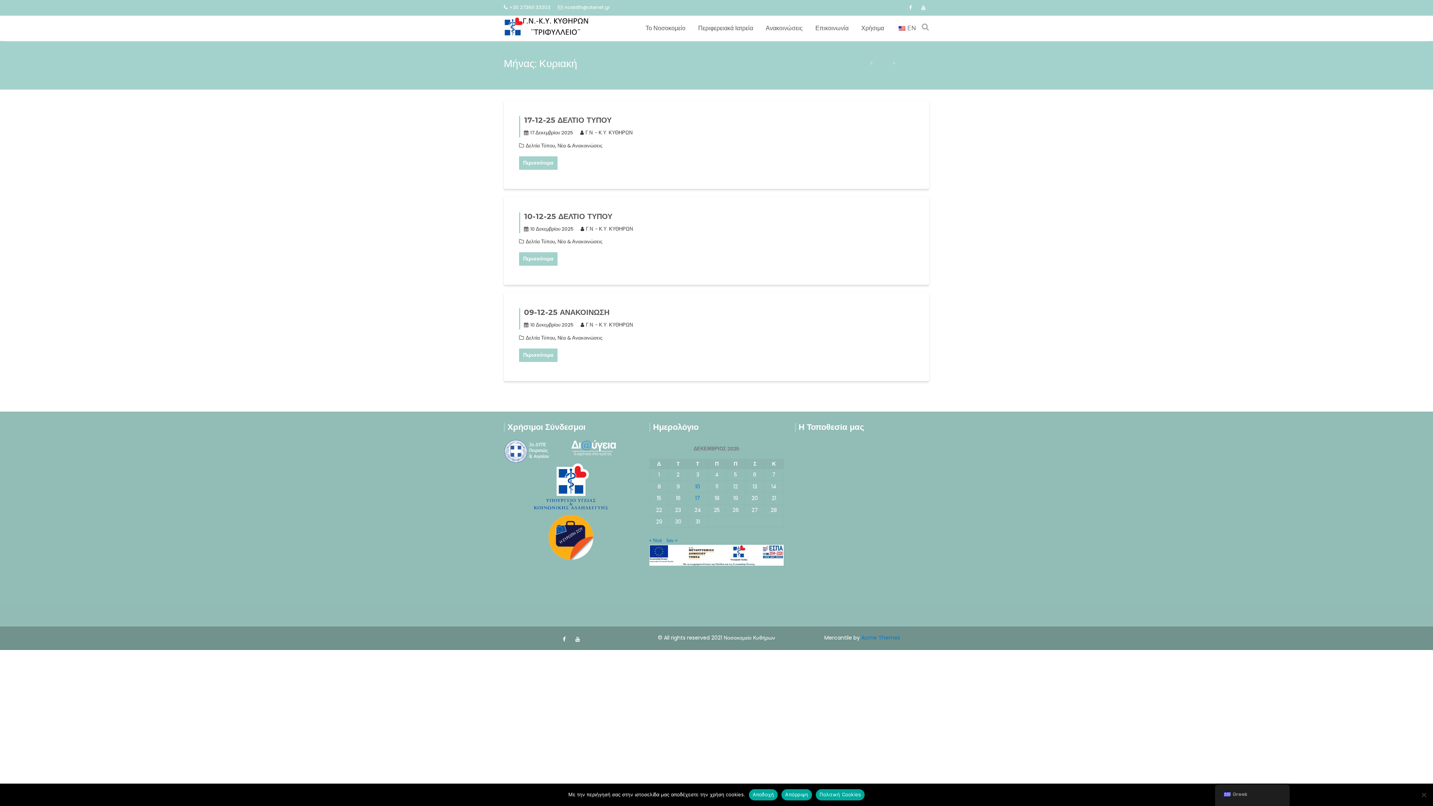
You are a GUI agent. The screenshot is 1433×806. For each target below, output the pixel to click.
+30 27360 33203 (529, 7)
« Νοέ (655, 540)
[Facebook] (910, 8)
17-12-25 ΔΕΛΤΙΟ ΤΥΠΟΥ (568, 120)
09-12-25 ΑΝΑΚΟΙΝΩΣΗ (566, 312)
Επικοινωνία (832, 28)
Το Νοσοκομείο (666, 28)
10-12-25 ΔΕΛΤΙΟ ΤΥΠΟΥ (568, 216)
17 (697, 498)
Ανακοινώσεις (784, 28)
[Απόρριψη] (1423, 795)
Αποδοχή (763, 794)
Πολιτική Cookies (840, 794)
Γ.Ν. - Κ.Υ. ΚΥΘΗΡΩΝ (609, 132)
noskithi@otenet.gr (587, 7)
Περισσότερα (538, 162)
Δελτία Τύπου (540, 145)
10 (697, 486)
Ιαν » (671, 540)
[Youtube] (923, 8)
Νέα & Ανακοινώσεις (580, 145)
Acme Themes (880, 637)
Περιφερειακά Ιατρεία (725, 28)
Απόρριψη (796, 794)
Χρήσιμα (872, 28)
